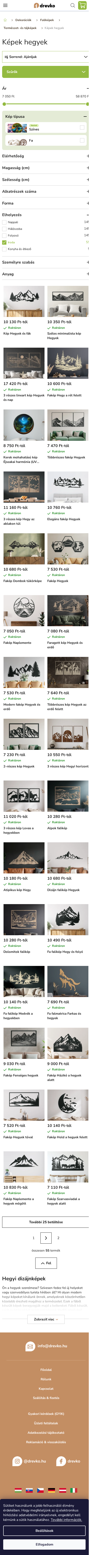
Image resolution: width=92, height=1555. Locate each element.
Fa (46, 140)
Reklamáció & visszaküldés (46, 1442)
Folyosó (49, 235)
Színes (46, 127)
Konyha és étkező (49, 249)
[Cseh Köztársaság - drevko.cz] (40, 1490)
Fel (48, 1263)
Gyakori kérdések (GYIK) (46, 1414)
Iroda (49, 242)
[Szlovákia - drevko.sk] (29, 1490)
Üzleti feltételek (46, 1423)
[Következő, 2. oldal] (46, 1238)
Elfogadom (44, 1544)
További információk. (66, 1519)
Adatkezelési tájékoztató (46, 1433)
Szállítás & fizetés (46, 1398)
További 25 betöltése (46, 1222)
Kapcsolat (46, 1389)
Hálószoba (49, 228)
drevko (74, 1461)
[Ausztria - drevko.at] (62, 1490)
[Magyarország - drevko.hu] (18, 1490)
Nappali (49, 222)
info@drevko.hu (52, 1346)
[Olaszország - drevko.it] (73, 1490)
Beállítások (44, 1530)
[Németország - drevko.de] (51, 1490)
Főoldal (46, 1370)
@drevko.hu (35, 1461)
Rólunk (46, 1379)
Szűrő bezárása (46, 72)
